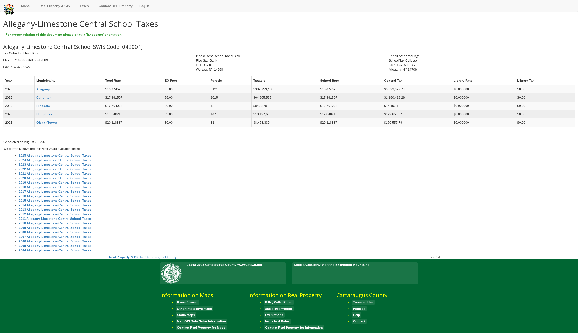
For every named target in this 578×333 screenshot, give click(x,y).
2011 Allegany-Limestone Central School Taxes (55, 218)
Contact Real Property (116, 6)
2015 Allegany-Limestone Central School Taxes (55, 200)
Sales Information (278, 308)
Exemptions (274, 315)
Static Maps (186, 315)
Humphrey (44, 114)
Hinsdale (43, 106)
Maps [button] (25, 6)
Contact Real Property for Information (294, 327)
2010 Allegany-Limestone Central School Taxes (55, 223)
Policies (359, 308)
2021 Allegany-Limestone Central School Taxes (55, 173)
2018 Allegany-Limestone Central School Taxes (55, 187)
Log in (144, 6)
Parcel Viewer (187, 302)
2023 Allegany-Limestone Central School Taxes (55, 164)
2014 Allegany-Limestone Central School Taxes (55, 205)
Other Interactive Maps (194, 308)
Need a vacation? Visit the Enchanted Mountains (331, 264)
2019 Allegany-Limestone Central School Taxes (55, 182)
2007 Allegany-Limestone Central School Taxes (55, 236)
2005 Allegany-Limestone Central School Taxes (55, 245)
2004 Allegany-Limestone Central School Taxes (55, 250)
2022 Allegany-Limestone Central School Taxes (55, 169)
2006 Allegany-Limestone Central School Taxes (55, 241)
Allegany (43, 89)
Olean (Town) (46, 122)
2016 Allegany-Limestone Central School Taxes (55, 196)
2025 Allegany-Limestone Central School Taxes (55, 155)
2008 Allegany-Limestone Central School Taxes (55, 232)
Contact (359, 321)
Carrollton (44, 97)
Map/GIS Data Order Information (201, 321)
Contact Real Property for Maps (201, 327)
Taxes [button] (85, 6)
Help (356, 315)
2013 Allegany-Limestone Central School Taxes (55, 209)
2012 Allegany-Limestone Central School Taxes (55, 214)
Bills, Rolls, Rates (278, 302)
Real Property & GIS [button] (55, 6)
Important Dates (277, 321)
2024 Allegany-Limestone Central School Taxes (55, 160)
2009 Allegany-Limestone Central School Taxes (55, 227)
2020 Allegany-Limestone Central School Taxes (55, 178)
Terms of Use (363, 302)
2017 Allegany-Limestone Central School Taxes (55, 191)
